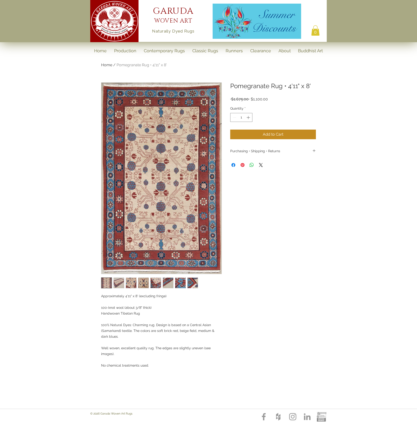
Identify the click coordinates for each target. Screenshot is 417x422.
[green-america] (322, 417)
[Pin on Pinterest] (242, 165)
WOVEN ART (173, 21)
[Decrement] (234, 117)
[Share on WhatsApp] (252, 165)
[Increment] (249, 117)
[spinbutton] (241, 117)
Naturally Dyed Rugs (173, 31)
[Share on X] (261, 165)
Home (106, 65)
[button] (315, 30)
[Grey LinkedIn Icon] (307, 417)
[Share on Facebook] (233, 165)
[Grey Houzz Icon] (278, 417)
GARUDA (173, 11)
